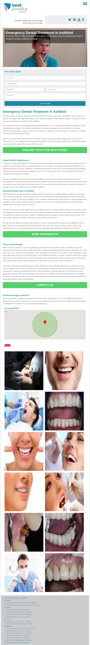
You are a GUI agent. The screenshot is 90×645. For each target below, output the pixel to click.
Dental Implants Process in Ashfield (19, 614)
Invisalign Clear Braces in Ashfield (18, 621)
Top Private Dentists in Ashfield (15, 598)
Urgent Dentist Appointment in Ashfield (18, 640)
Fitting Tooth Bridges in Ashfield (17, 635)
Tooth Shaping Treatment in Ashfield (19, 624)
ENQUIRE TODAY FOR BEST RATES (45, 150)
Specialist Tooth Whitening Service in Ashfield (22, 605)
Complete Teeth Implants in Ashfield (19, 612)
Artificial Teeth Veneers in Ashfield (18, 631)
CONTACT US (45, 285)
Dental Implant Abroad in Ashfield (16, 642)
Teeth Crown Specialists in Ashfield (19, 633)
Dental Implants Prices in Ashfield (18, 617)
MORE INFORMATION (45, 234)
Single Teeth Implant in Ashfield (17, 610)
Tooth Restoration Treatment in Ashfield (20, 628)
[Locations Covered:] (3, 3)
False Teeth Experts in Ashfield (17, 638)
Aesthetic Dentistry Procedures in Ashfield (21, 603)
